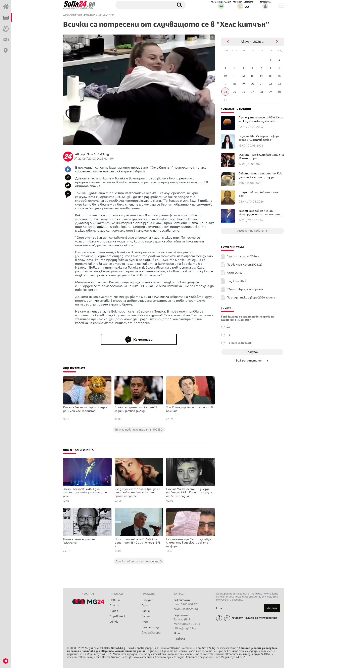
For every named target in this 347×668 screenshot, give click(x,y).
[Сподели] (68, 185)
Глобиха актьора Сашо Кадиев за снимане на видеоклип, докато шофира (188, 543)
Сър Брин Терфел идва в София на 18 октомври (261, 156)
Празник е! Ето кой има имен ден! (258, 194)
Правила (179, 639)
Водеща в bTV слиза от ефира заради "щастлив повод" (259, 138)
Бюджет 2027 (236, 281)
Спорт (114, 605)
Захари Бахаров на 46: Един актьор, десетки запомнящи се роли (85, 492)
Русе (145, 621)
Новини (115, 600)
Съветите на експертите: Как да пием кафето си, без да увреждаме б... (260, 175)
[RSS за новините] (227, 618)
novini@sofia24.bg (186, 609)
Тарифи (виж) (183, 619)
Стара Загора (151, 632)
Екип (177, 633)
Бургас (146, 616)
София (146, 605)
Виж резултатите (249, 360)
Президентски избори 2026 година (251, 297)
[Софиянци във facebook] (219, 618)
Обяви (114, 621)
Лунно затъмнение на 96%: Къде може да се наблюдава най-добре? (261, 119)
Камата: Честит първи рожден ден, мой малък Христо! (85, 409)
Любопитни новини (79, 15)
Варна (146, 611)
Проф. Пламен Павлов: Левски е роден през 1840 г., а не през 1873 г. (137, 543)
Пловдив (147, 600)
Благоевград (150, 627)
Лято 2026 (234, 273)
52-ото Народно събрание (245, 289)
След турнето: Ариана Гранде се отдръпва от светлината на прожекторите (137, 492)
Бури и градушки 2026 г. (243, 256)
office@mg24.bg (185, 628)
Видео (114, 611)
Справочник (118, 616)
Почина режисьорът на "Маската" (79, 541)
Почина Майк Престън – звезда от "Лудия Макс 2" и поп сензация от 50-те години (189, 492)
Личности (106, 15)
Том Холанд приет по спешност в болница (189, 409)
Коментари (140, 339)
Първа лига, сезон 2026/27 (244, 264)
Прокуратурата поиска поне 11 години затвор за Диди (135, 409)
